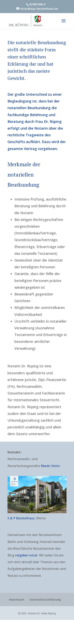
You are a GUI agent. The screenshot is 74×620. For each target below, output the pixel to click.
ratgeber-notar (26, 555)
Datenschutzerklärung (45, 599)
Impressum (16, 599)
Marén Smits (50, 466)
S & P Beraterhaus (21, 518)
